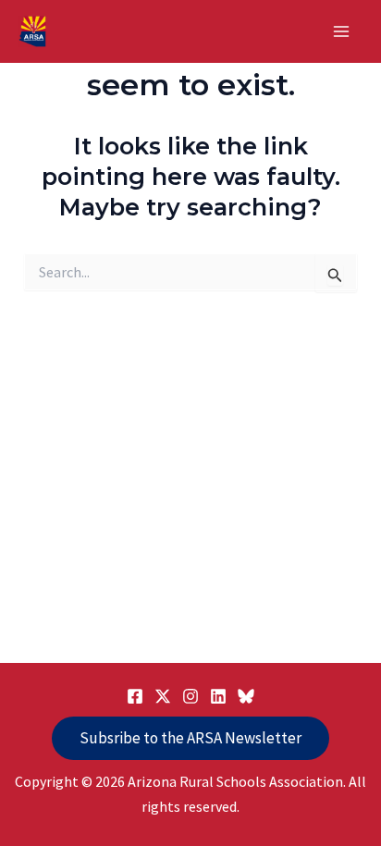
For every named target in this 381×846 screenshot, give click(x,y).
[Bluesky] (246, 696)
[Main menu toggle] (342, 31)
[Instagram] (190, 696)
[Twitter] (162, 696)
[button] (190, 738)
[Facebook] (135, 696)
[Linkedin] (218, 696)
